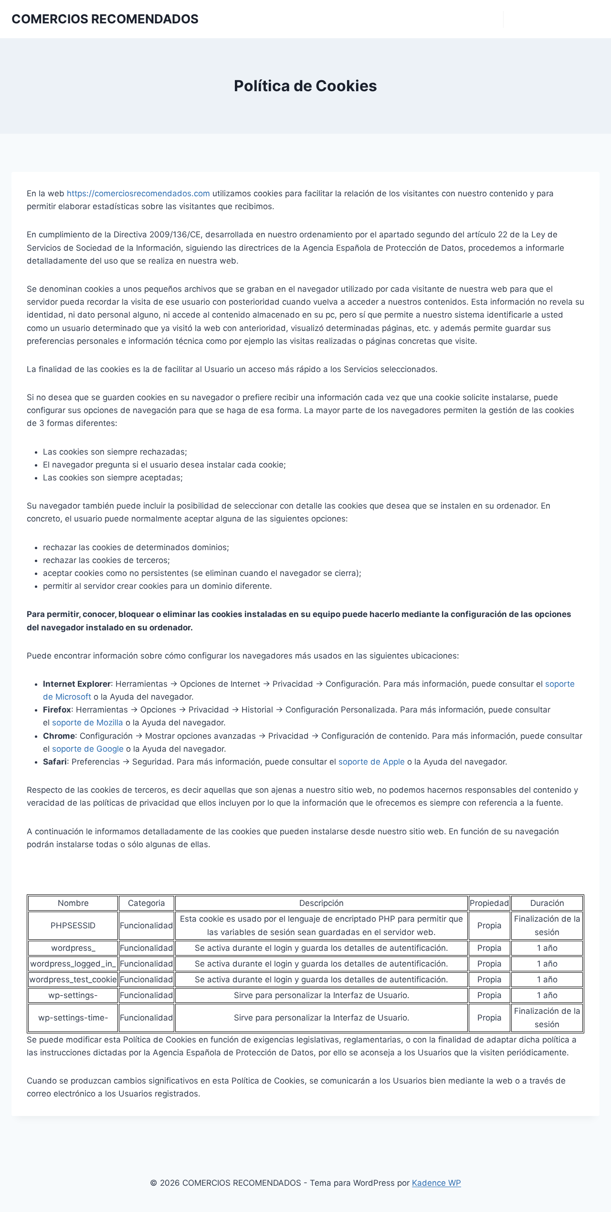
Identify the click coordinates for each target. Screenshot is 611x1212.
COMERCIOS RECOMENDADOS (455, 19)
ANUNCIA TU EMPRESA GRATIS (551, 19)
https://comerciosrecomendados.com (138, 193)
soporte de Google (88, 749)
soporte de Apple (371, 761)
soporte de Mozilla (87, 722)
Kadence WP (436, 1183)
